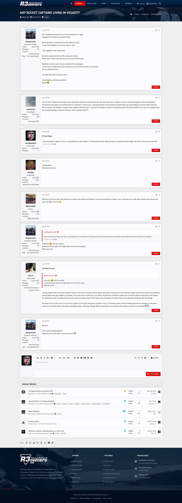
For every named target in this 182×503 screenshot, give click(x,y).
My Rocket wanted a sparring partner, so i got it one (46, 431)
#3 (159, 132)
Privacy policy (96, 498)
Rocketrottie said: (49, 275)
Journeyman (31, 404)
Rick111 (153, 433)
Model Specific (77, 469)
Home (71, 3)
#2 (159, 98)
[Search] (160, 3)
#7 (159, 264)
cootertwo (153, 424)
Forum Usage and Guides (149, 463)
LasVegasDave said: (50, 232)
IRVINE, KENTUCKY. (33, 218)
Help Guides (145, 470)
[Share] (156, 30)
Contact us (74, 498)
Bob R (30, 394)
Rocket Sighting (33, 411)
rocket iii (64, 404)
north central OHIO (33, 121)
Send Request (145, 478)
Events (74, 474)
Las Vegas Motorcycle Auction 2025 (40, 391)
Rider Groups (76, 478)
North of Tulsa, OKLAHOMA (31, 185)
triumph (77, 404)
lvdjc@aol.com (47, 144)
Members (128, 4)
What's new (91, 4)
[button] (83, 3)
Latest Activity (109, 469)
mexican (30, 433)
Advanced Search (110, 478)
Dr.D (154, 414)
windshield (106, 404)
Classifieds (75, 482)
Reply (157, 87)
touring (71, 404)
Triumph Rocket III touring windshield (41, 401)
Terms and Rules (85, 498)
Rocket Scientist (32, 424)
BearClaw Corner (46, 394)
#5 (159, 195)
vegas (46, 17)
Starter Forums (77, 461)
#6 (159, 226)
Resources (115, 4)
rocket (58, 404)
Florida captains (33, 421)
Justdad (153, 393)
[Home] (131, 14)
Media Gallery (109, 461)
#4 (159, 161)
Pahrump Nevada (34, 54)
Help (104, 498)
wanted (63, 433)
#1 (159, 30)
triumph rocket (85, 404)
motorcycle (57, 394)
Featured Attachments (112, 474)
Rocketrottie (25, 17)
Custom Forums (77, 465)
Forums (79, 4)
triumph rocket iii (96, 404)
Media (104, 4)
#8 (159, 321)
